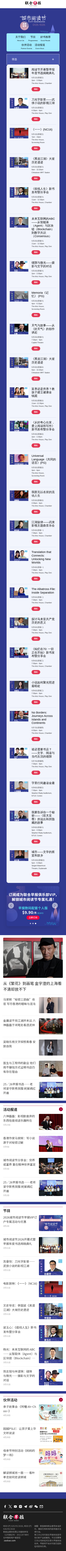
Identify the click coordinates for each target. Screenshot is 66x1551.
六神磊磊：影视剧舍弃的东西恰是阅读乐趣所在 (19, 1118)
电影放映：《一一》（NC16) (20, 1283)
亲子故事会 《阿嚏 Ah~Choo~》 (19, 1408)
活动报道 (40, 46)
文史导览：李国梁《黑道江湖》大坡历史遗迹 (19, 1307)
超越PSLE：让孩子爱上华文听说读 (19, 1430)
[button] (30, 923)
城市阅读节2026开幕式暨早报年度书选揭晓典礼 (19, 1241)
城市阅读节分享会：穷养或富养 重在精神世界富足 (19, 1162)
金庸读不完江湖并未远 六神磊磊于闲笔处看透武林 (20, 1022)
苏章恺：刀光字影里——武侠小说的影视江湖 (19, 1263)
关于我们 (20, 38)
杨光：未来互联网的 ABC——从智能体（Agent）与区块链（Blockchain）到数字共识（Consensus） (20, 1353)
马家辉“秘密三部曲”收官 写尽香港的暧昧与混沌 (19, 1001)
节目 (33, 38)
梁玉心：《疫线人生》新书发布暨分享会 (19, 1329)
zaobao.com (10, 1540)
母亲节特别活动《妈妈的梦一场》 (19, 1452)
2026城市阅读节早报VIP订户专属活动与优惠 (20, 1219)
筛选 (33, 59)
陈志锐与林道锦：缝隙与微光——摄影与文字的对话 (19, 1375)
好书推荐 (45, 38)
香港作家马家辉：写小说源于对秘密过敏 (19, 1140)
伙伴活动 (26, 46)
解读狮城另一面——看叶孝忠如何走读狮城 (19, 1474)
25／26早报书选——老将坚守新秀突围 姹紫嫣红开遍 (19, 1088)
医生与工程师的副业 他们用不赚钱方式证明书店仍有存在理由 (19, 1067)
